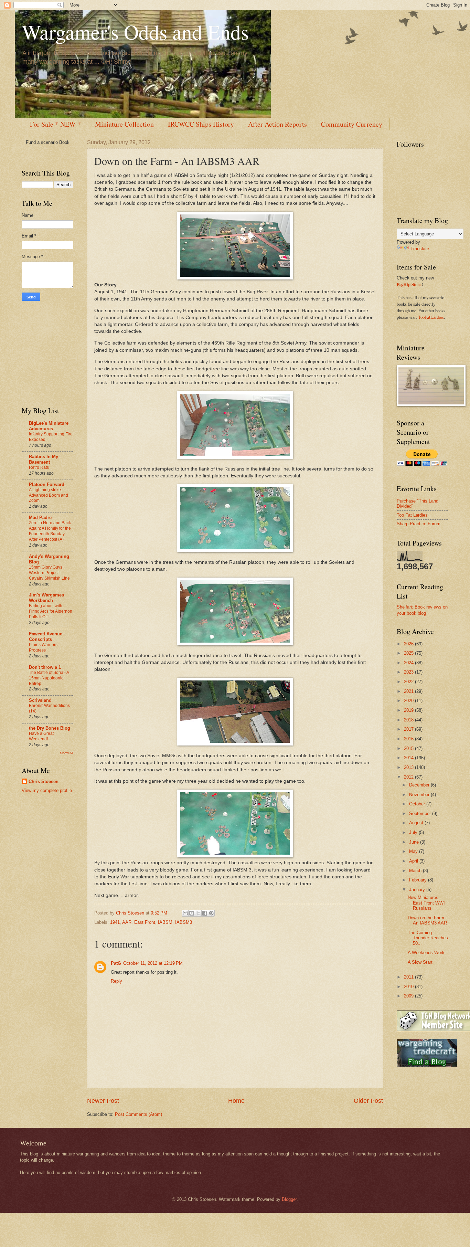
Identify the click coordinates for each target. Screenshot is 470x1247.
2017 (409, 729)
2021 (409, 691)
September (420, 813)
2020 (409, 700)
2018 (409, 719)
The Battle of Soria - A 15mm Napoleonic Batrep (49, 678)
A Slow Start (420, 962)
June (414, 842)
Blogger (289, 1199)
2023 (409, 672)
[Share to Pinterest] (211, 913)
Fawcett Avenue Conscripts (45, 636)
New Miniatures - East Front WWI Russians (426, 903)
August (417, 822)
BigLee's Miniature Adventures (48, 426)
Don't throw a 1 (45, 667)
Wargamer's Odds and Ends (135, 31)
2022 (409, 681)
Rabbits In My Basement (43, 459)
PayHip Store (409, 284)
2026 (409, 643)
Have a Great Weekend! (41, 736)
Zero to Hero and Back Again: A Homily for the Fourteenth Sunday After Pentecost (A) (50, 531)
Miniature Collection (124, 124)
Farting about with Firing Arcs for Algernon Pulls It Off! (50, 611)
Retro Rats (39, 467)
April (414, 861)
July (414, 832)
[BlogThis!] (191, 913)
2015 (409, 748)
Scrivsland (40, 700)
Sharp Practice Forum (418, 523)
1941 (115, 922)
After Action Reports (277, 124)
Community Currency (351, 124)
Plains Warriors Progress (43, 647)
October (417, 803)
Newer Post (103, 1100)
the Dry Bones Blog (49, 728)
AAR (126, 922)
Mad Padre (40, 517)
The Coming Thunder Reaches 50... (428, 938)
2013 (409, 767)
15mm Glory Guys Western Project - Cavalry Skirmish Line (49, 573)
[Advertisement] (42, 352)
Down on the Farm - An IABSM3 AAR (427, 920)
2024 (409, 662)
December (420, 785)
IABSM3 (183, 922)
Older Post (368, 1100)
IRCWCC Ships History (201, 124)
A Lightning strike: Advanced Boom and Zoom (48, 495)
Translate (419, 248)
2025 (409, 653)
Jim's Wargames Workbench (46, 597)
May (414, 851)
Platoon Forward (46, 484)
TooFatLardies (431, 317)
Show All (66, 753)
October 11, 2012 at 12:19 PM (153, 963)
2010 (409, 986)
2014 (409, 757)
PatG (116, 963)
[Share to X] (198, 913)
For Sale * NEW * (55, 124)
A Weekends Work (426, 952)
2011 (409, 977)
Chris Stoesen (43, 781)
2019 (409, 710)
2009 (409, 995)
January (417, 889)
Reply (116, 981)
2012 (409, 777)
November (420, 794)
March (416, 870)
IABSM (165, 922)
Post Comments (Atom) (138, 1114)
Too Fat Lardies (412, 515)
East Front (144, 922)
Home (236, 1100)
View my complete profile (47, 790)
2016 (409, 738)
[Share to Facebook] (204, 913)
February (418, 880)
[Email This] (185, 913)
